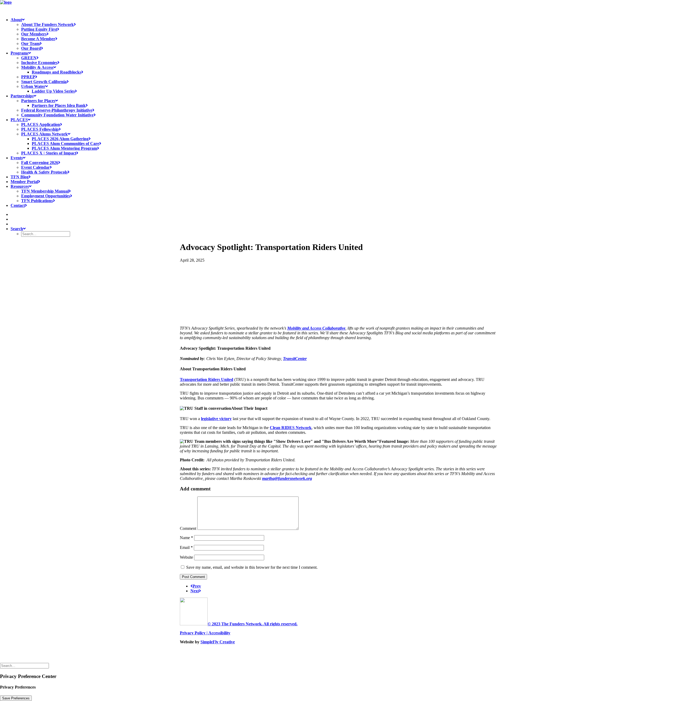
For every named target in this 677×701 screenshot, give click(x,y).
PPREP (28, 77)
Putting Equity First (39, 29)
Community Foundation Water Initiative (57, 115)
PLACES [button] (19, 119)
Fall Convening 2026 (39, 162)
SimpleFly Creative (217, 642)
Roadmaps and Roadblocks (56, 72)
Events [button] (17, 158)
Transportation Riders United (206, 379)
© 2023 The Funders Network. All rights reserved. (253, 624)
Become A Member (38, 39)
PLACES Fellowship (40, 129)
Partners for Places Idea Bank (59, 105)
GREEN (28, 58)
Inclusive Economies (39, 62)
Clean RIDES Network (291, 427)
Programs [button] (19, 53)
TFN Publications (37, 200)
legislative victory (216, 418)
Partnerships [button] (22, 96)
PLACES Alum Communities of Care (65, 143)
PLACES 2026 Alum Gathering (60, 138)
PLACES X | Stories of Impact (48, 153)
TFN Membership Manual (45, 191)
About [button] (16, 19)
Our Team (30, 43)
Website (186, 557)
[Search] (25, 665)
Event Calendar (35, 167)
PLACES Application (40, 124)
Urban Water (33, 86)
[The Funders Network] (338, 6)
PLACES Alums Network (44, 134)
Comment (188, 528)
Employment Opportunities (45, 196)
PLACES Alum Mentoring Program (64, 148)
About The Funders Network (47, 24)
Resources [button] (20, 186)
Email (186, 547)
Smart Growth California (44, 81)
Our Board (31, 48)
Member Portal (24, 181)
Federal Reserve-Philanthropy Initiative (56, 110)
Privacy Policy (192, 633)
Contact (18, 205)
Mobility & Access (37, 67)
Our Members (34, 34)
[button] (13, 214)
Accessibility (219, 633)
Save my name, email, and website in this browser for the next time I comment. (252, 567)
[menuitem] (344, 34)
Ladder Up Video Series (53, 91)
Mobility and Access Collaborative (316, 328)
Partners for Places (38, 100)
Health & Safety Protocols (44, 172)
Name (186, 537)
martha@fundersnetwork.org (287, 478)
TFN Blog (20, 177)
